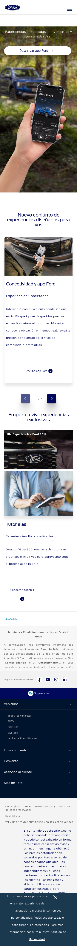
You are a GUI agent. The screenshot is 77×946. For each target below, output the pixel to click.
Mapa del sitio (13, 816)
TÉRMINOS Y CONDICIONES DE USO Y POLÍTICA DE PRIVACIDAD (39, 822)
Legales (11, 618)
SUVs (11, 721)
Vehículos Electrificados (22, 738)
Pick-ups (13, 727)
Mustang (13, 733)
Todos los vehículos (20, 716)
